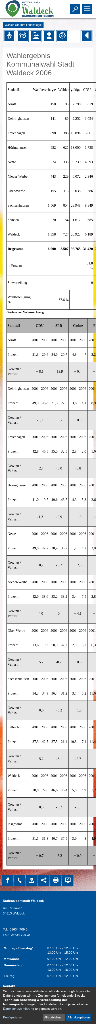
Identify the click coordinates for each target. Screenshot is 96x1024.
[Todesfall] (49, 36)
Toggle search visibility (74, 8)
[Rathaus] (31, 880)
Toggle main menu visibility (86, 8)
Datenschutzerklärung (18, 1008)
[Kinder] (62, 36)
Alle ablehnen (53, 1017)
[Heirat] (22, 36)
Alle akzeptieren (78, 1017)
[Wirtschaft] (36, 36)
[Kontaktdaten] (19, 880)
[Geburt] (9, 36)
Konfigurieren (12, 1017)
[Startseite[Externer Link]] (29, 9)
